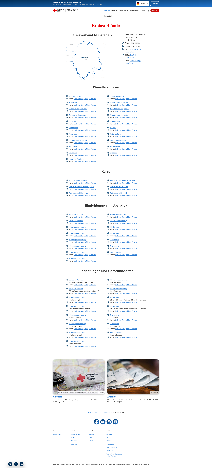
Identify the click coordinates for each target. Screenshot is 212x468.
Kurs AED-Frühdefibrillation (79, 180)
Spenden (154, 10)
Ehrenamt (72, 121)
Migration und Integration (119, 102)
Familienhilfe (73, 127)
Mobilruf (113, 127)
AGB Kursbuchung (111, 447)
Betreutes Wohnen (76, 214)
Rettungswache (115, 252)
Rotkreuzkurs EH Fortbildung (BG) (81, 186)
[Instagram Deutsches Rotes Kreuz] (109, 421)
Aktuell (126, 11)
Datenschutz (110, 444)
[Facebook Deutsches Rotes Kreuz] (96, 421)
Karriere (142, 11)
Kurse (121, 11)
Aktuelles (112, 396)
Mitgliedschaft (134, 11)
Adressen (57, 396)
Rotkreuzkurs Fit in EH (118, 193)
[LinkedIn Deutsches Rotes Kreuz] (115, 421)
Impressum (109, 451)
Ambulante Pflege (75, 96)
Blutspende (73, 102)
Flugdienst (73, 134)
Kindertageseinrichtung (77, 227)
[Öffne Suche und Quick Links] (147, 10)
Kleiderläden (114, 227)
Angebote (114, 11)
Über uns (107, 11)
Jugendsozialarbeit (117, 96)
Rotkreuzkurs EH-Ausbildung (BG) (122, 180)
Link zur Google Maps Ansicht (133, 61)
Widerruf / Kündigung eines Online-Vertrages (114, 455)
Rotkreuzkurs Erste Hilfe (119, 186)
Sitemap (108, 441)
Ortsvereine (114, 239)
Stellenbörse (74, 441)
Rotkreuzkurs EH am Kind (78, 193)
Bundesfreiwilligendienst (78, 109)
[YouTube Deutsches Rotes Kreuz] (103, 421)
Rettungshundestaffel (118, 140)
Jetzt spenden (57, 434)
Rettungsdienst (115, 134)
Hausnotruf (73, 146)
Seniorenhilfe (115, 146)
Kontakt (108, 437)
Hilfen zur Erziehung (76, 159)
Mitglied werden (75, 434)
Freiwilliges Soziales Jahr (78, 140)
